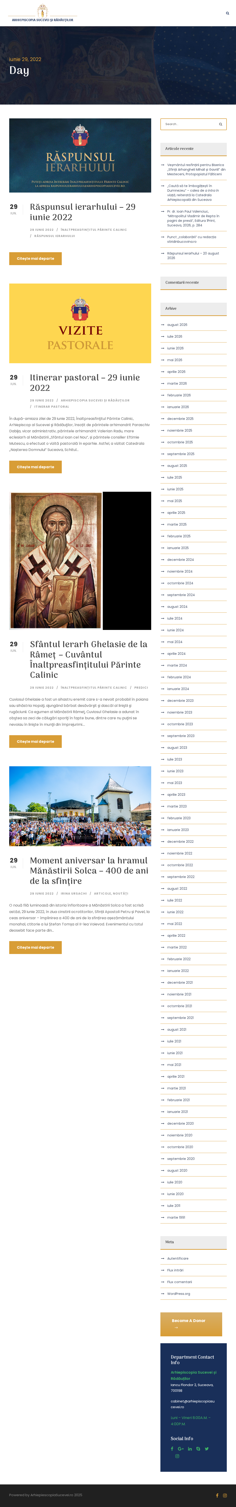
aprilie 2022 (176, 935)
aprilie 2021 (175, 1076)
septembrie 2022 (181, 877)
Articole (102, 893)
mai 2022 (174, 924)
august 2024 (177, 606)
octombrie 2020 (180, 1147)
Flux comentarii (179, 1282)
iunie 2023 (175, 771)
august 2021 (176, 1029)
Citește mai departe (35, 258)
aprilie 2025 (176, 512)
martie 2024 (177, 665)
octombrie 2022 (180, 865)
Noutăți (120, 893)
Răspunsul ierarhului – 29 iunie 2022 (83, 213)
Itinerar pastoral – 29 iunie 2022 (85, 383)
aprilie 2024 (176, 653)
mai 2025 (174, 501)
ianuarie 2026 (178, 407)
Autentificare (178, 1258)
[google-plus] (180, 1449)
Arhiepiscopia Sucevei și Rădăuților (95, 400)
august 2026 (177, 324)
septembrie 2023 (181, 736)
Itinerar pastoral (51, 406)
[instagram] (177, 1456)
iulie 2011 (173, 1205)
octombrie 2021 (179, 1006)
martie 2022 (177, 947)
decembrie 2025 (180, 418)
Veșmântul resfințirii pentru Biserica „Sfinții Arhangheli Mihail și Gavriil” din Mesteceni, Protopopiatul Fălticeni (196, 169)
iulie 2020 (174, 1182)
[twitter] (207, 1449)
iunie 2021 (175, 1053)
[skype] (198, 1449)
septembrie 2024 (181, 595)
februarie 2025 (179, 536)
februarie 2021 (178, 1100)
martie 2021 (176, 1088)
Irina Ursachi (74, 893)
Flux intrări (175, 1270)
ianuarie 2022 (178, 971)
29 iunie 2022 (42, 230)
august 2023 (177, 747)
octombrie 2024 (180, 583)
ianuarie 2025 (178, 548)
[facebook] (172, 1449)
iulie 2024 (175, 618)
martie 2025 (177, 524)
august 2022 (177, 888)
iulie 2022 (174, 900)
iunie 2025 (175, 489)
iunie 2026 (175, 348)
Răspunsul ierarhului (54, 236)
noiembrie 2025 (179, 430)
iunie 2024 (175, 630)
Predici (141, 687)
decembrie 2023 (180, 700)
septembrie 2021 (180, 1017)
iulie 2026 (174, 336)
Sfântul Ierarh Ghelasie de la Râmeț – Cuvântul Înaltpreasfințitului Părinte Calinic (89, 660)
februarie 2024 (179, 677)
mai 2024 (175, 642)
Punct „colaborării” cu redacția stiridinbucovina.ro (191, 239)
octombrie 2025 (180, 442)
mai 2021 (174, 1064)
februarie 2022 (179, 959)
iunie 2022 (175, 912)
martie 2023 (177, 806)
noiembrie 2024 (180, 571)
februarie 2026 (179, 395)
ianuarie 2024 (178, 689)
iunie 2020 (175, 1194)
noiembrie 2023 (179, 712)
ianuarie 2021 (177, 1111)
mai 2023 (174, 783)
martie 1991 (176, 1217)
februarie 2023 (179, 818)
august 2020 (177, 1170)
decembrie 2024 (180, 559)
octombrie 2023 (180, 724)
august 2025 (177, 465)
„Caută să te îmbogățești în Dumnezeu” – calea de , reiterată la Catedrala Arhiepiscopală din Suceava (193, 193)
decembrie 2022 (180, 841)
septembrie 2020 (181, 1158)
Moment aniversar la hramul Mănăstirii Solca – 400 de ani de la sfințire (89, 871)
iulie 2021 (174, 1041)
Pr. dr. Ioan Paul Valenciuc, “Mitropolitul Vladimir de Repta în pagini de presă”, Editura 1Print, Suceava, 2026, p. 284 (193, 218)
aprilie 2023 (176, 794)
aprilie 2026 (176, 371)
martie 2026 (177, 383)
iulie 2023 (174, 759)
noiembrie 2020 (179, 1135)
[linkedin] (190, 1449)
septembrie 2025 (181, 454)
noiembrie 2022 (179, 853)
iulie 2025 (174, 477)
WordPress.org (178, 1293)
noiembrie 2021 (179, 994)
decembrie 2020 (180, 1123)
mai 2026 (174, 360)
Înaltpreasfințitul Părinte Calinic (94, 230)
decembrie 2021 (180, 982)
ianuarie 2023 (178, 830)
